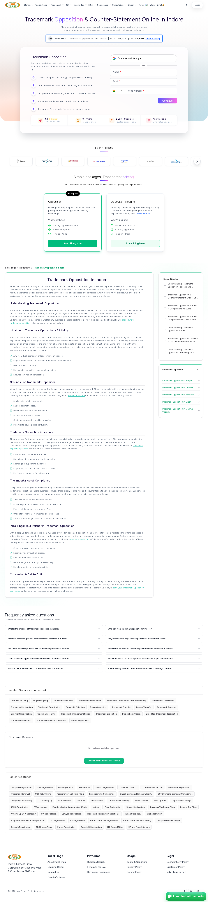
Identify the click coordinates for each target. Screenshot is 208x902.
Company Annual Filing (21, 800)
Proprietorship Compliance (102, 794)
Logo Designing (40, 700)
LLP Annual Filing (115, 827)
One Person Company (119, 800)
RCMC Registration (19, 807)
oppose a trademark (80, 539)
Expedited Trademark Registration (162, 714)
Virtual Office (97, 800)
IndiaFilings (10, 267)
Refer (141, 5)
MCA (90, 5)
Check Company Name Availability (136, 794)
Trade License (141, 800)
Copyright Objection (75, 707)
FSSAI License (40, 807)
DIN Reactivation (154, 814)
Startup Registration (104, 787)
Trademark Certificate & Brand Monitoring (126, 700)
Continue (167, 100)
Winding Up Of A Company (23, 814)
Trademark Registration (22, 707)
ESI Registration (77, 820)
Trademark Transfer (121, 707)
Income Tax (79, 5)
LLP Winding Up (45, 800)
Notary (96, 807)
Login (197, 5)
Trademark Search (128, 787)
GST (67, 5)
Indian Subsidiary (133, 814)
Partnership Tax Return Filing (70, 794)
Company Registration (21, 787)
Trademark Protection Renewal (51, 720)
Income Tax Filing (188, 807)
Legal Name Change (181, 800)
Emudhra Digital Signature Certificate (70, 807)
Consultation (117, 5)
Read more (142, 214)
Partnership (84, 787)
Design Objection (98, 707)
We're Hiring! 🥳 (157, 5)
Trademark (56, 5)
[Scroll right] (197, 161)
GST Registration (45, 787)
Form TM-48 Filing (19, 700)
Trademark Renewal (166, 707)
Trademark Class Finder (163, 700)
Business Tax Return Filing (162, 807)
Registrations (41, 5)
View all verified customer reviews (104, 760)
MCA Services (64, 800)
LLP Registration (65, 787)
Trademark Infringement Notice (75, 714)
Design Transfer (144, 707)
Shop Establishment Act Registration (27, 820)
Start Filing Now (72, 243)
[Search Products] (187, 5)
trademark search (76, 395)
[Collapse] (198, 369)
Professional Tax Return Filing (137, 820)
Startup (27, 5)
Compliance (102, 5)
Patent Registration (80, 720)
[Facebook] (184, 891)
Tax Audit (81, 800)
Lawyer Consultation (71, 814)
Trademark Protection (21, 720)
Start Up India (160, 800)
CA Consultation (48, 814)
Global (131, 5)
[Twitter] (191, 891)
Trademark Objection (63, 700)
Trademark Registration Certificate (103, 814)
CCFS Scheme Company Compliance (175, 794)
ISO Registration (57, 820)
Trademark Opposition (106, 714)
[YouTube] (197, 891)
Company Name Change (168, 820)
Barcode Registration (20, 827)
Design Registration (131, 714)
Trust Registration (112, 807)
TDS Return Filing (44, 827)
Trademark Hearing (46, 714)
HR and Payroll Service (139, 827)
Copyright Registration (21, 714)
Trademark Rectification (90, 700)
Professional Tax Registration (104, 820)
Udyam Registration (136, 807)
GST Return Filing (43, 794)
